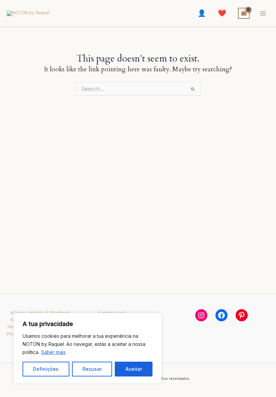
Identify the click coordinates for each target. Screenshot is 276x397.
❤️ (222, 13)
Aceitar (134, 369)
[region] (87, 348)
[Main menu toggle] (262, 13)
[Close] (154, 319)
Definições (46, 369)
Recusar (92, 369)
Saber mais (53, 352)
